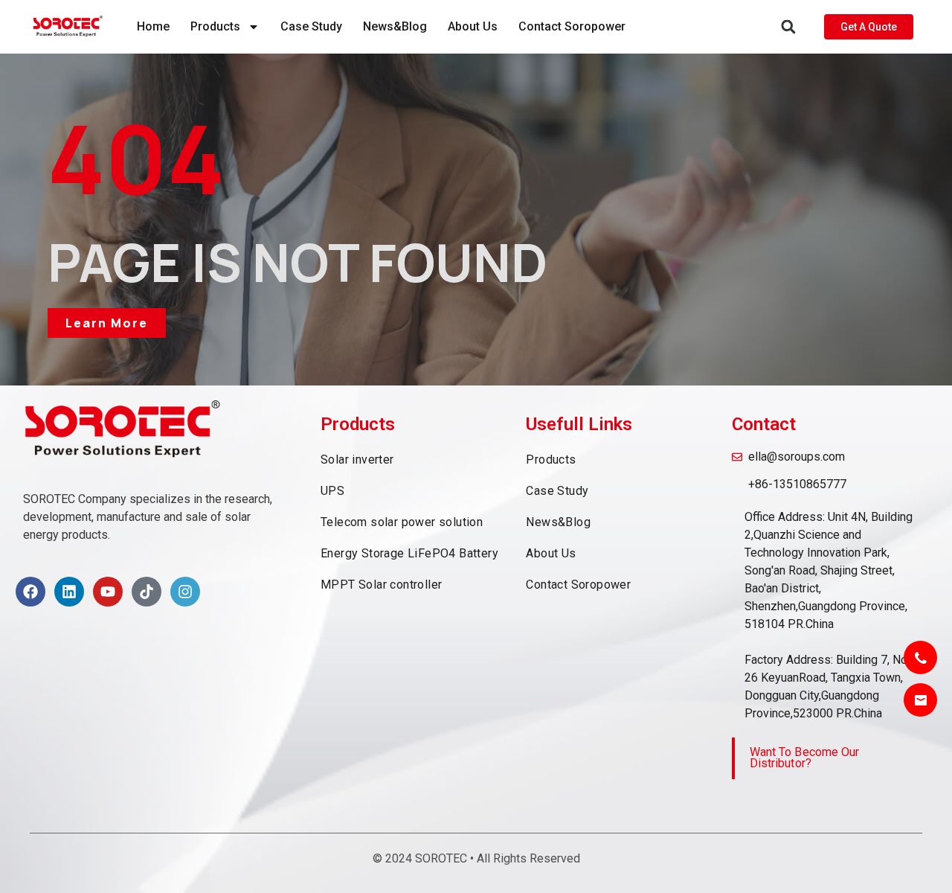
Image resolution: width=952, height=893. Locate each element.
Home (153, 26)
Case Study (311, 26)
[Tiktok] (146, 591)
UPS (332, 491)
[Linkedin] (69, 591)
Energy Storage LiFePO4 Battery (409, 553)
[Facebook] (30, 591)
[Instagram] (185, 591)
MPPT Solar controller (381, 584)
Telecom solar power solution (402, 522)
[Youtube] (108, 591)
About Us (473, 26)
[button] (789, 27)
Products (215, 26)
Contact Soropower (571, 26)
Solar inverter (357, 459)
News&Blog (395, 26)
